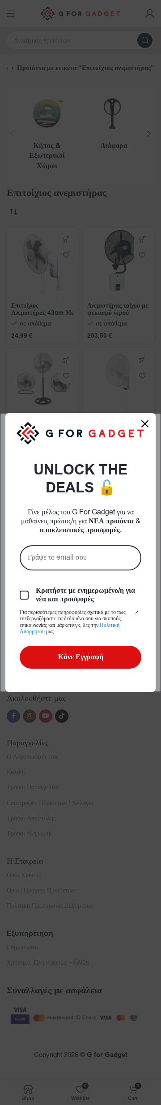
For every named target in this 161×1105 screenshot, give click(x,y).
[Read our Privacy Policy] (136, 613)
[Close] (145, 424)
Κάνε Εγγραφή (80, 657)
